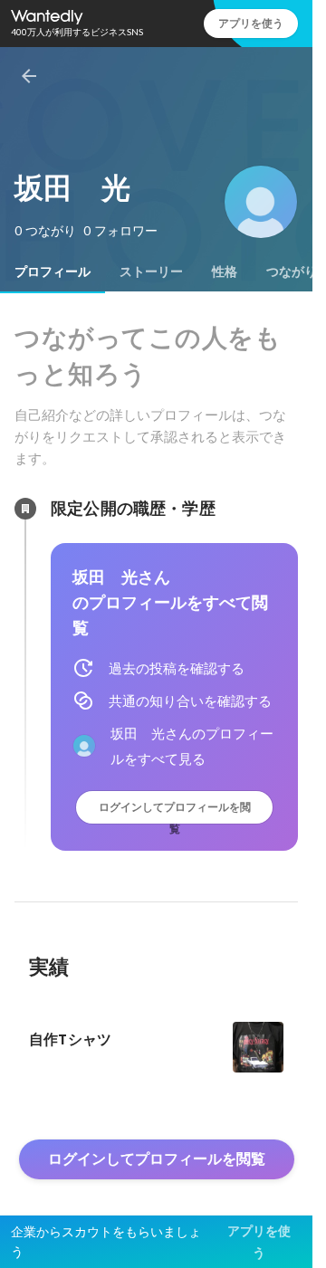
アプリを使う (250, 23)
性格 (224, 271)
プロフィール (52, 271)
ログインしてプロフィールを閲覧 (175, 811)
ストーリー (151, 271)
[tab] (52, 271)
